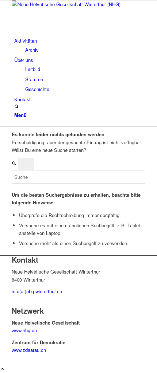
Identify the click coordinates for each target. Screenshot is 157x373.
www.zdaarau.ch (29, 349)
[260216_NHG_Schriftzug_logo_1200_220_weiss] (66, 4)
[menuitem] (79, 45)
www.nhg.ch (24, 330)
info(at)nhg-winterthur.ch (37, 291)
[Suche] (16, 106)
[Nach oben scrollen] (2, 369)
